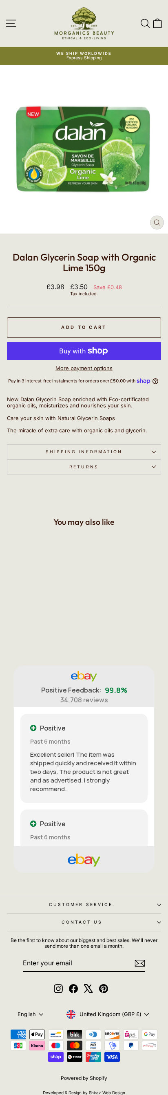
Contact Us (82, 922)
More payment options (84, 368)
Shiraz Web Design (107, 1092)
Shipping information (84, 451)
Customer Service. (82, 904)
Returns (84, 466)
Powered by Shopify (84, 1078)
